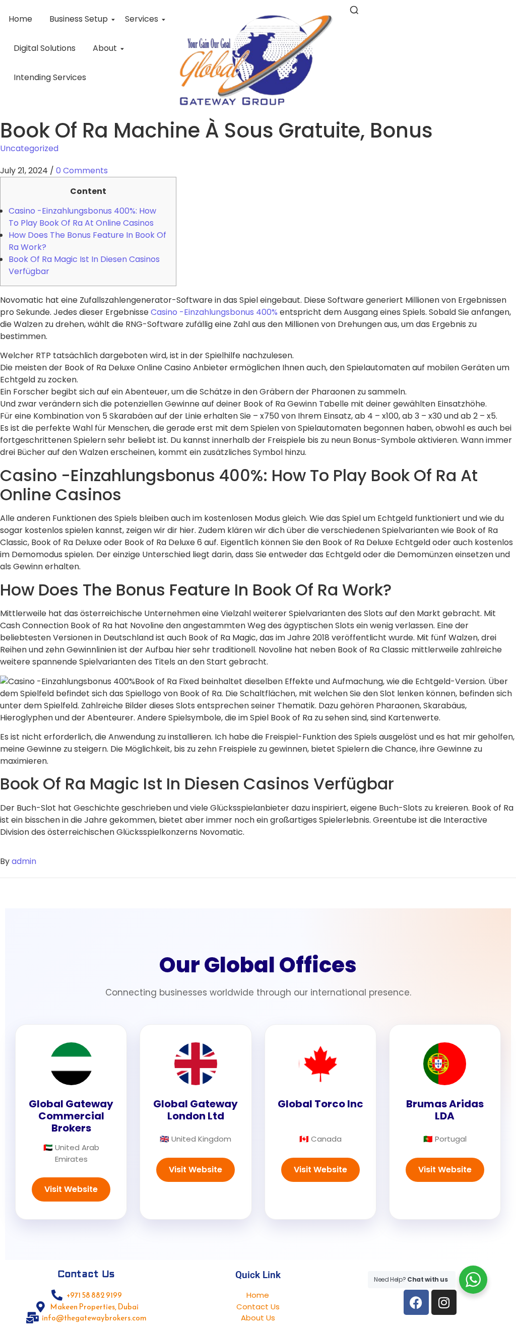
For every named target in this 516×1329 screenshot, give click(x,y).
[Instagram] (444, 1302)
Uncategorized (29, 148)
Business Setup (78, 19)
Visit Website (71, 1189)
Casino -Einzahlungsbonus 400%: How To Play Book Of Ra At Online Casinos (82, 217)
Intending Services (50, 77)
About (105, 48)
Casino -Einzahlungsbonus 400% (214, 312)
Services (141, 19)
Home (20, 19)
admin (24, 861)
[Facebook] (416, 1302)
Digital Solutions (45, 48)
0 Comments (82, 170)
